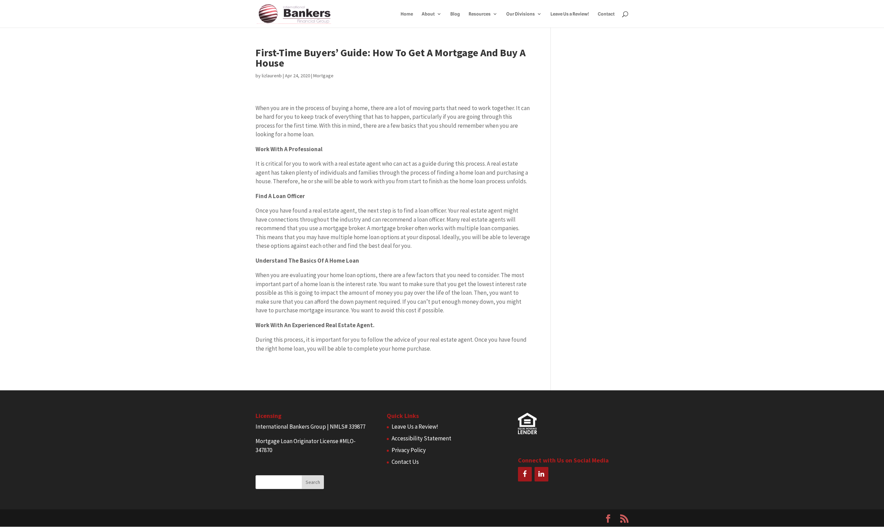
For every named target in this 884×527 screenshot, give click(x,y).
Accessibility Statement (421, 438)
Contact (606, 14)
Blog (455, 14)
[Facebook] (525, 474)
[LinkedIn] (541, 474)
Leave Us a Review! (569, 14)
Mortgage (323, 75)
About (428, 14)
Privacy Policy (409, 450)
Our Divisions (520, 14)
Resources (480, 14)
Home (407, 14)
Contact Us (405, 462)
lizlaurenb (272, 75)
